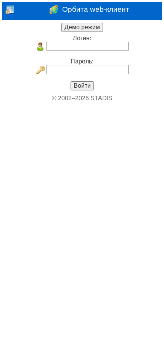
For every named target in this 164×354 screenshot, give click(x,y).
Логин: (82, 38)
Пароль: (82, 61)
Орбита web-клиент (93, 10)
